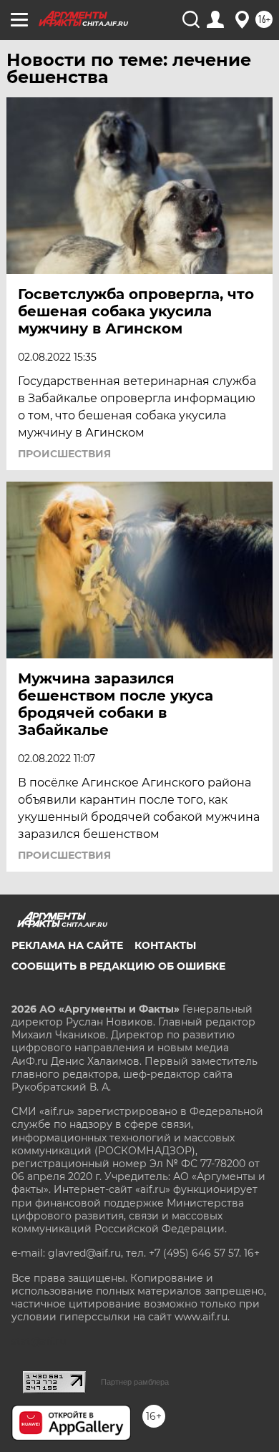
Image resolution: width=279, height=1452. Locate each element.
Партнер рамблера (135, 1382)
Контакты (165, 945)
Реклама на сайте (67, 945)
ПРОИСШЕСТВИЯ (64, 454)
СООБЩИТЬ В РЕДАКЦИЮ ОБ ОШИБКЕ (118, 966)
